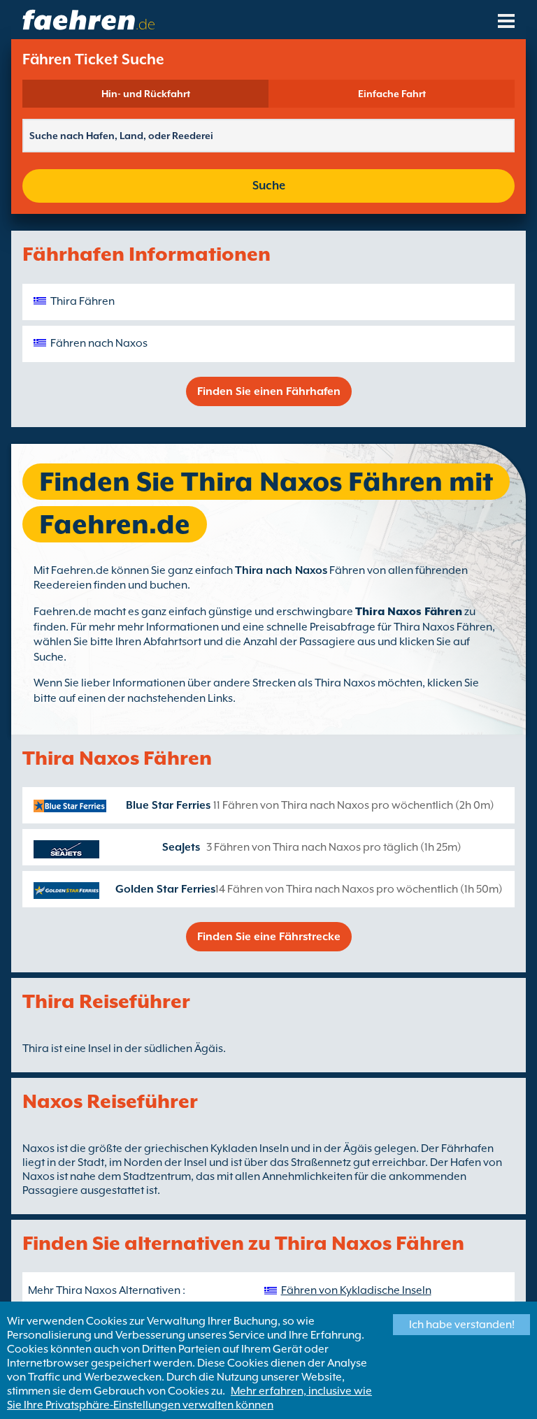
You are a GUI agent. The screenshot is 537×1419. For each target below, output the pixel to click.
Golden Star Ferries (165, 889)
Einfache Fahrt (392, 93)
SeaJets (181, 847)
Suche (268, 185)
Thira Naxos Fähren (408, 611)
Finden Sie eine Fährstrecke (269, 936)
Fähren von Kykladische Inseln (356, 1290)
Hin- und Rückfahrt (145, 93)
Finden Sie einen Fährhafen (269, 391)
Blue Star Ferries (168, 805)
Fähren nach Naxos (99, 343)
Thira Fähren (82, 301)
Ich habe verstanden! (462, 1324)
